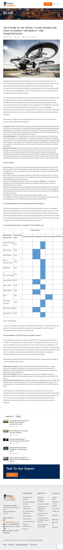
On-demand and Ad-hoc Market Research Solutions (43, 520)
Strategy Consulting (43, 504)
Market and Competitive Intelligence (41, 499)
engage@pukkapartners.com (11, 522)
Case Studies (56, 508)
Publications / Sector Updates (55, 504)
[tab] (9, 416)
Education (25, 529)
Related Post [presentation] (10, 416)
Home (54, 12)
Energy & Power (27, 519)
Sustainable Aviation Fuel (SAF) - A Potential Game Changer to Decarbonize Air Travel (19, 422)
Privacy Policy (33, 540)
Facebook (55, 527)
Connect (12, 475)
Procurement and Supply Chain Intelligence (42, 508)
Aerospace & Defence (31, 37)
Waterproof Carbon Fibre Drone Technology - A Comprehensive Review (18, 449)
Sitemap (40, 540)
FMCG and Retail (27, 516)
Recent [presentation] (18, 416)
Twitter (56, 522)
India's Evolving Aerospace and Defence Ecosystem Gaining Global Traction (20, 459)
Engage (48, 4)
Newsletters (55, 511)
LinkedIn (56, 519)
